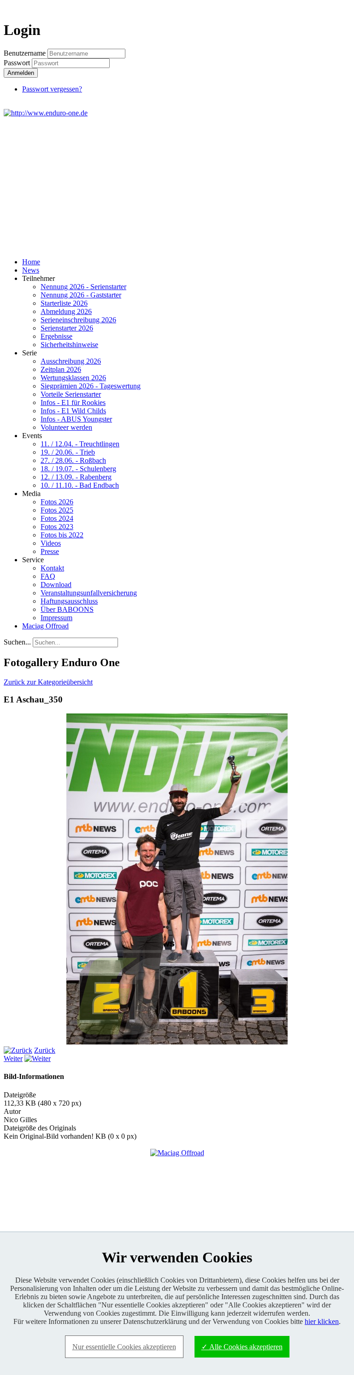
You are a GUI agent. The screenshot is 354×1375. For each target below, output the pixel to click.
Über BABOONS (67, 609)
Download (56, 584)
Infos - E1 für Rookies (73, 402)
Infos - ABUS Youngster (76, 419)
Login (333, 7)
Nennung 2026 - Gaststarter (81, 295)
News (30, 270)
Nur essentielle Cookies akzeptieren (124, 1347)
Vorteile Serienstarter (71, 394)
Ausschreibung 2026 (71, 361)
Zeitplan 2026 (61, 369)
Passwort (18, 63)
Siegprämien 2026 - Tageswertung (91, 386)
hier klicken (322, 1321)
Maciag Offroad (45, 626)
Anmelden (20, 72)
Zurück (44, 1050)
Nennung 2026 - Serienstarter (83, 287)
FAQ (48, 576)
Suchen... (17, 642)
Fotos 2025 (57, 510)
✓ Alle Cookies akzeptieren (242, 1347)
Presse (50, 551)
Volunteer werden (66, 427)
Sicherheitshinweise (69, 344)
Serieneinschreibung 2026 (78, 320)
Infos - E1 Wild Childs (73, 411)
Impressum (56, 618)
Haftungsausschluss (69, 601)
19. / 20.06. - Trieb (68, 452)
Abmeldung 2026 (66, 311)
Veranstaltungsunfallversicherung (89, 593)
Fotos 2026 (57, 502)
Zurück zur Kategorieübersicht (48, 682)
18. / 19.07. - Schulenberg (78, 469)
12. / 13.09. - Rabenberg (76, 477)
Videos (51, 543)
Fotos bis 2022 (62, 535)
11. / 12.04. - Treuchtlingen (80, 444)
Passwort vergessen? (52, 89)
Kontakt (52, 568)
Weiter (13, 1058)
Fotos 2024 (57, 518)
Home (31, 262)
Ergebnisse (56, 336)
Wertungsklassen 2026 (73, 378)
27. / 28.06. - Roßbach (73, 460)
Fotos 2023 (57, 527)
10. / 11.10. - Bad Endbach (80, 485)
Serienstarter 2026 (67, 328)
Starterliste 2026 (64, 303)
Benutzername (25, 53)
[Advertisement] (177, 186)
